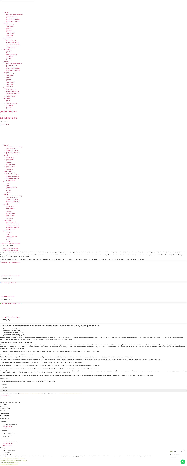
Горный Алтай (10, 24)
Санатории (9, 30)
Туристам (6, 12)
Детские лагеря (10, 32)
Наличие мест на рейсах (13, 44)
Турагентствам (7, 39)
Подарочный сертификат (13, 21)
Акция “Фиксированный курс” (14, 14)
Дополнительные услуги (13, 19)
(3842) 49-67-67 (8, 111)
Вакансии (8, 58)
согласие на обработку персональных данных (31, 393)
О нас (7, 53)
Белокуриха (9, 37)
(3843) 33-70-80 (8, 118)
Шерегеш (8, 28)
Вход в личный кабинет (12, 42)
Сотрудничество (10, 47)
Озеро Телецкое (10, 33)
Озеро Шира (9, 35)
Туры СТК (6, 23)
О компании (6, 49)
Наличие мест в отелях (12, 46)
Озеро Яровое (10, 26)
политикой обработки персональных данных (71, 393)
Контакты (8, 60)
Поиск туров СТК (11, 40)
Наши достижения (11, 54)
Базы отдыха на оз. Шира (10, 248)
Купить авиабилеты (11, 16)
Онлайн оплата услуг (12, 17)
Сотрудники (9, 56)
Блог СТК (8, 51)
